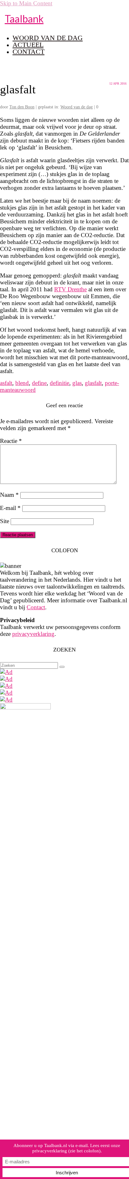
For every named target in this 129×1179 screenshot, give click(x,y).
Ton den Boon (21, 107)
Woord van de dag (76, 107)
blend (22, 383)
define (39, 383)
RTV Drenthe (70, 289)
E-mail (10, 508)
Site (4, 521)
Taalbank (24, 19)
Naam (9, 494)
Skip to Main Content (26, 3)
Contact (36, 607)
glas (77, 383)
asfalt (6, 383)
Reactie (11, 441)
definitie (59, 383)
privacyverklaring (33, 634)
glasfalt (93, 383)
